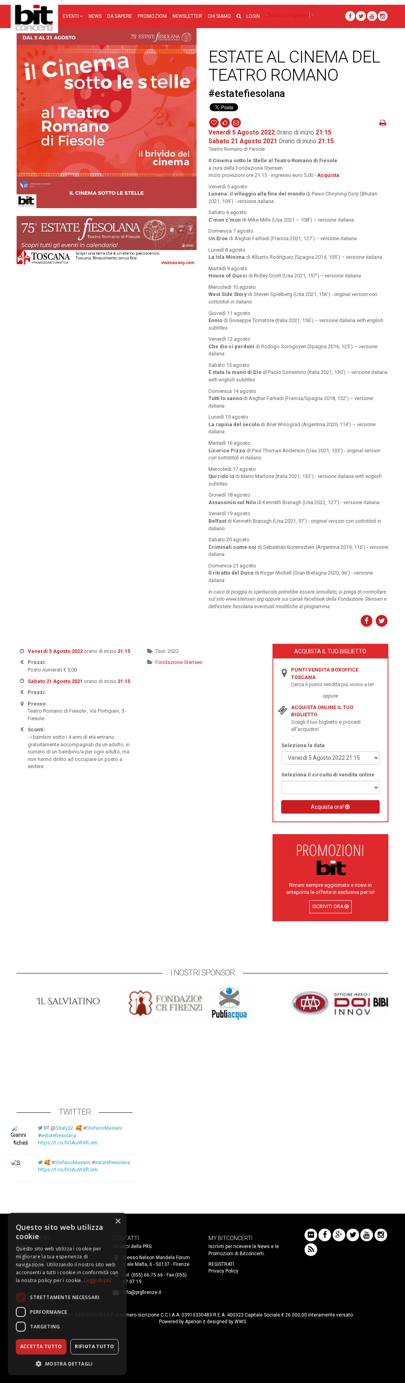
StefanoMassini (104, 1128)
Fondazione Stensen (178, 662)
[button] (239, 16)
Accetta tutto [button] (41, 1346)
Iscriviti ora (328, 906)
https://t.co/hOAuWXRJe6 (67, 1143)
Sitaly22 (64, 1128)
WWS (240, 1321)
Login (253, 16)
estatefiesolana (58, 1135)
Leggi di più (97, 1280)
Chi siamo (219, 16)
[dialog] (67, 1294)
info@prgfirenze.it (142, 1292)
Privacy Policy (223, 1271)
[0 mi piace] (225, 122)
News (95, 16)
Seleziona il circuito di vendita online (328, 775)
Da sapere (119, 16)
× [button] (118, 1221)
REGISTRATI (221, 1264)
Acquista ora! (328, 807)
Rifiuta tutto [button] (94, 1346)
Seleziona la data (303, 745)
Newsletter (187, 16)
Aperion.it (195, 1321)
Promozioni (152, 16)
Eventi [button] (71, 16)
